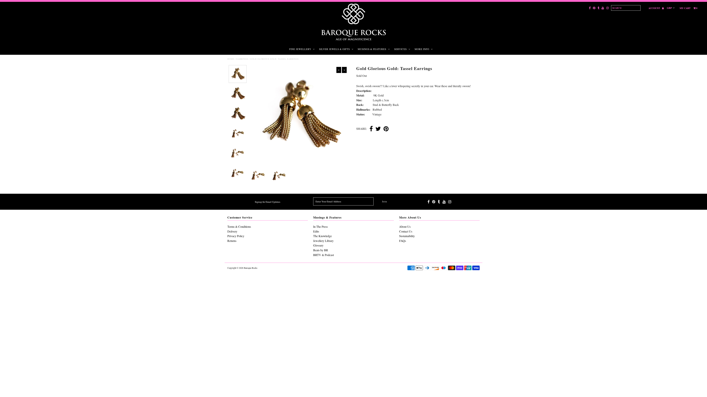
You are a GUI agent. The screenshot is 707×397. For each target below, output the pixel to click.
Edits (316, 231)
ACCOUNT (654, 8)
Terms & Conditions (239, 226)
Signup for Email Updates (267, 201)
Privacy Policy (235, 236)
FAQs (402, 241)
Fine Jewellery (300, 49)
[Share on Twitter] (378, 129)
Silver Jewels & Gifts (334, 49)
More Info (422, 49)
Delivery (232, 231)
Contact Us (405, 231)
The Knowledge (322, 236)
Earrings (242, 59)
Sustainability (407, 236)
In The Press (320, 226)
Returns (231, 241)
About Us (405, 226)
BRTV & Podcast (323, 255)
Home (230, 59)
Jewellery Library (323, 241)
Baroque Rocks (250, 267)
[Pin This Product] (386, 129)
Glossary (318, 245)
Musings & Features (372, 49)
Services (400, 49)
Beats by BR (320, 250)
